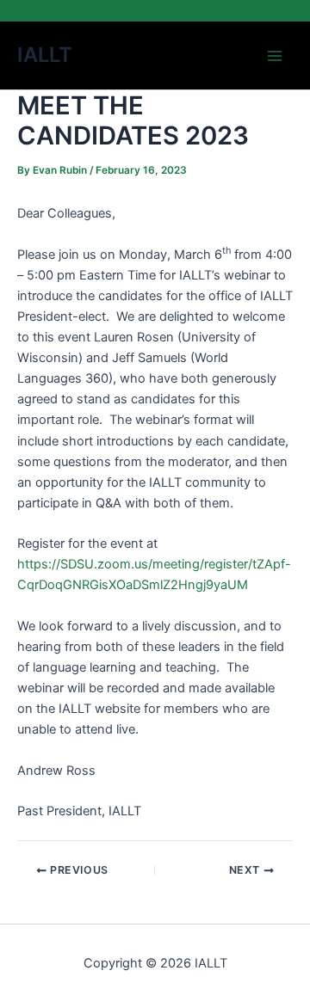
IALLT (44, 54)
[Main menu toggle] (275, 56)
